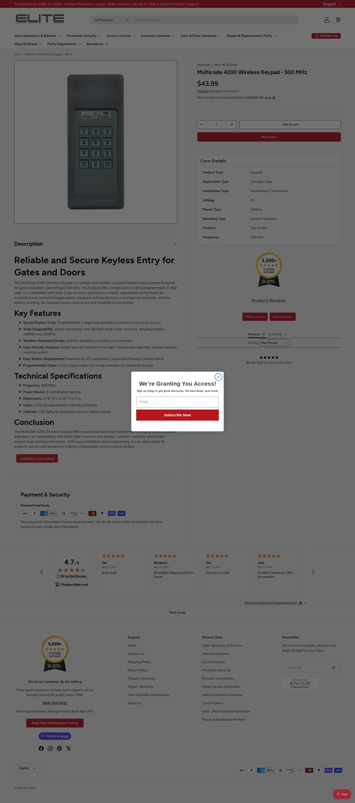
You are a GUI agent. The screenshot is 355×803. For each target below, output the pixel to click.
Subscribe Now (177, 415)
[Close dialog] (218, 377)
